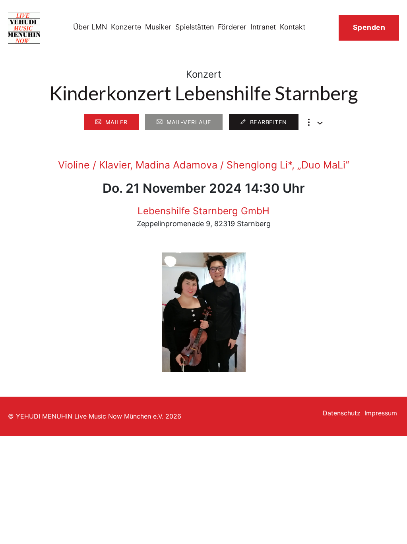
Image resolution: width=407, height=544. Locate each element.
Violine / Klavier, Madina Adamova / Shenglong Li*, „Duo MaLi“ (203, 165)
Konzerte (126, 27)
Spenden (369, 27)
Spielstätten (194, 27)
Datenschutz (341, 413)
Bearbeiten (268, 122)
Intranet (263, 27)
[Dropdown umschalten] (320, 123)
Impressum (380, 413)
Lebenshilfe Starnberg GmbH (203, 211)
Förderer (232, 27)
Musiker (158, 27)
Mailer (116, 122)
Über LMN (90, 27)
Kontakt (292, 27)
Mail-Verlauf (189, 122)
